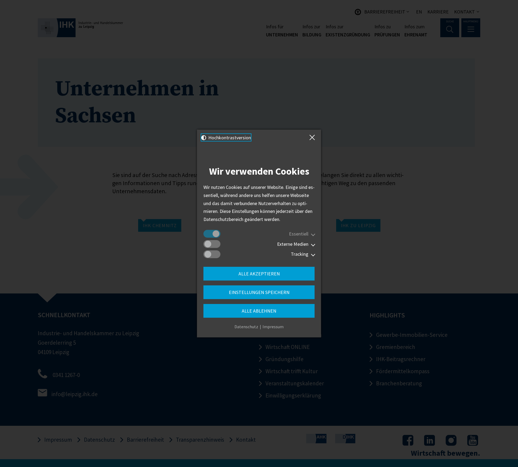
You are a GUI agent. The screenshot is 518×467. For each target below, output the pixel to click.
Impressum (273, 326)
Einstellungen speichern (259, 292)
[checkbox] (211, 234)
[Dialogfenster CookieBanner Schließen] (313, 137)
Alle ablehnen (259, 311)
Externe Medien (292, 244)
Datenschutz (246, 326)
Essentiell (298, 234)
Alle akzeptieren (259, 274)
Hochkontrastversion (229, 137)
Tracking (299, 254)
